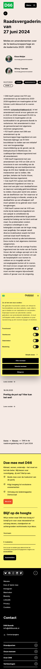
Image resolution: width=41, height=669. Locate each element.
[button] (31, 5)
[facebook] (9, 573)
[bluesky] (5, 573)
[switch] (36, 334)
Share (7, 85)
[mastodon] (21, 573)
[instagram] (13, 573)
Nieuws (15, 441)
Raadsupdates (30, 82)
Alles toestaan (20, 360)
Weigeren (20, 372)
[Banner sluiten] (38, 295)
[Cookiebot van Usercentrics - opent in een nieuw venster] (25, 295)
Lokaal (18, 82)
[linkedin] (17, 573)
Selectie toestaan (20, 366)
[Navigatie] (35, 573)
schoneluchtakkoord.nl (21, 110)
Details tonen (30, 354)
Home (5, 441)
